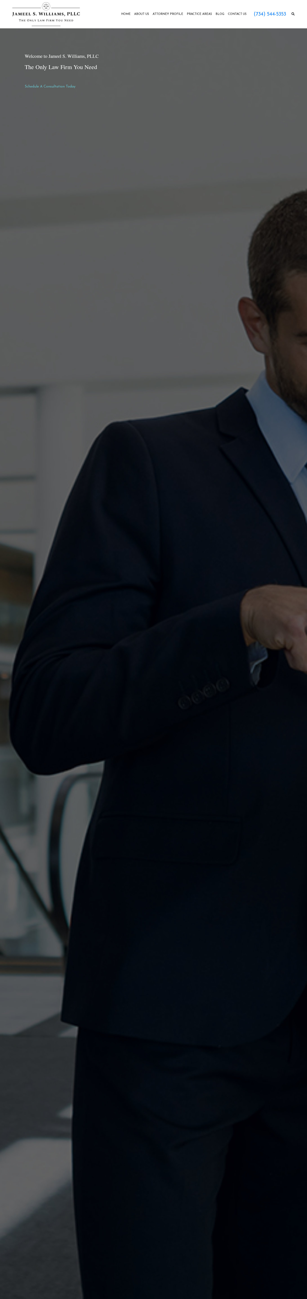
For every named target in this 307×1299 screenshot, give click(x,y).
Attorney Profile (168, 14)
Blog (220, 14)
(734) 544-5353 (270, 14)
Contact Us (237, 14)
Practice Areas (199, 14)
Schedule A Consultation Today (50, 86)
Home (126, 14)
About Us (141, 14)
